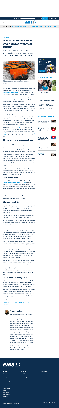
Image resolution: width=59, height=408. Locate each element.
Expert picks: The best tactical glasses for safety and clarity (47, 96)
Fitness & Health (6, 37)
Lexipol (10, 403)
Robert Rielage (18, 59)
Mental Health (22, 302)
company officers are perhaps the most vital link (14, 182)
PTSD (28, 302)
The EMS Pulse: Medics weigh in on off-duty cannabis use (47, 101)
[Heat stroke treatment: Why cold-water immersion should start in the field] (53, 121)
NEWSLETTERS (39, 18)
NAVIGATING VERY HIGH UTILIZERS (35, 26)
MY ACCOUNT (45, 18)
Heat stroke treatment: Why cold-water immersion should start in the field (43, 122)
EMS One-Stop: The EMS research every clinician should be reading (43, 138)
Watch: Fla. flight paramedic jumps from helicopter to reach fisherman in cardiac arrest (44, 130)
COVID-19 (21, 127)
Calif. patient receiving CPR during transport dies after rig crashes (46, 109)
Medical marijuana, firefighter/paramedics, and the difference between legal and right (43, 147)
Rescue (39, 127)
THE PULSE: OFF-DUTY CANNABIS (51, 26)
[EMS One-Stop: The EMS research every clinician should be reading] (53, 137)
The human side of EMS (44, 92)
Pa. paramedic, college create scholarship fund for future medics (46, 105)
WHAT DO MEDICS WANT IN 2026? (19, 26)
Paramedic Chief (7, 304)
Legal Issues (14, 302)
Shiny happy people (42, 154)
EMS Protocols (40, 136)
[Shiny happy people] (53, 154)
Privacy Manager (43, 371)
